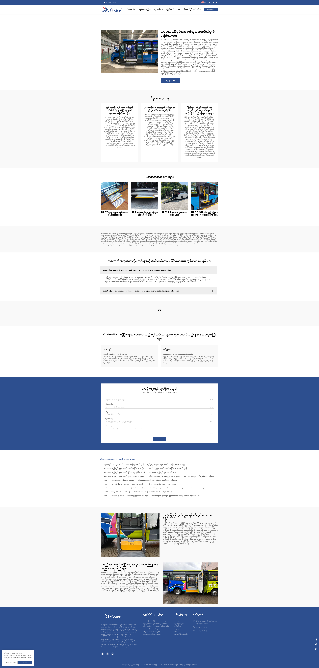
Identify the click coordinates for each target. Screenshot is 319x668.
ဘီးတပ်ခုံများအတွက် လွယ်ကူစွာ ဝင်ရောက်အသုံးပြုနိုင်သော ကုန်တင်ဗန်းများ (175, 496)
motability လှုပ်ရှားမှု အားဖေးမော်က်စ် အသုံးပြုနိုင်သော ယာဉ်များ (125, 488)
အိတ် (178, 9)
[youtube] (213, 2)
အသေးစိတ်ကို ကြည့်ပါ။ (114, 196)
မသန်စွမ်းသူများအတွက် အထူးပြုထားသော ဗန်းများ (164, 476)
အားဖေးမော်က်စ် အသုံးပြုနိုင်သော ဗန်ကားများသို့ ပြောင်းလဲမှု (153, 492)
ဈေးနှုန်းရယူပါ (211, 9)
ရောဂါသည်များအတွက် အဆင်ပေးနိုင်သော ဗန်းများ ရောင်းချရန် (124, 464)
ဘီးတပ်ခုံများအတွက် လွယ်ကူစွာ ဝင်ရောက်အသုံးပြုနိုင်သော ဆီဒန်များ (126, 496)
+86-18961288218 (201, 627)
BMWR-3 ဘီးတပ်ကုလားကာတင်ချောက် (174, 213)
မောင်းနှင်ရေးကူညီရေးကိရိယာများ (152, 634)
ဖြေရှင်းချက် (170, 9)
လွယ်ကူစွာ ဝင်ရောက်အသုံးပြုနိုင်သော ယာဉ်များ (199, 476)
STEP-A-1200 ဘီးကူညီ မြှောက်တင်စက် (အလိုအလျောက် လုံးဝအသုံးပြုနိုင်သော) (204, 213)
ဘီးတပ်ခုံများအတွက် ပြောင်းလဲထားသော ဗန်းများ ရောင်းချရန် (157, 480)
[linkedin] (216, 2)
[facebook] (209, 2)
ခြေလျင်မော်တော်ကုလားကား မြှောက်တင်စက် (155, 623)
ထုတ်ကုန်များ (158, 9)
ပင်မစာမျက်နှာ (130, 9)
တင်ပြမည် (159, 439)
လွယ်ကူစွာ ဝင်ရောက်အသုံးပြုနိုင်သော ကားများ (161, 484)
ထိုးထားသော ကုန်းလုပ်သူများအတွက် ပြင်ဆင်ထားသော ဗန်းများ (124, 476)
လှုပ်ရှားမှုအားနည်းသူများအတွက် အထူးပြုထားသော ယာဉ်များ (166, 464)
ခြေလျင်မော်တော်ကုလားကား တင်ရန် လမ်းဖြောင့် (156, 626)
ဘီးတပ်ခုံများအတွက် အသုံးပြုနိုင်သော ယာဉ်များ (119, 480)
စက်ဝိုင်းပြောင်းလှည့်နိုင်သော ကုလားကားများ (155, 621)
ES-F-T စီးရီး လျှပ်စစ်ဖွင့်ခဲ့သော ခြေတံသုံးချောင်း (114, 213)
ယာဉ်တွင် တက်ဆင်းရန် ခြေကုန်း (151, 631)
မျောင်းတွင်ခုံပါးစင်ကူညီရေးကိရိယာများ (153, 629)
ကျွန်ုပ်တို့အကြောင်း (145, 9)
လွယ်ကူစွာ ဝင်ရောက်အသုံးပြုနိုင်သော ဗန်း (117, 492)
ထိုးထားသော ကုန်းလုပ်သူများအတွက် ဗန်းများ (163, 472)
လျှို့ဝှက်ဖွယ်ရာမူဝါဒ (190, 665)
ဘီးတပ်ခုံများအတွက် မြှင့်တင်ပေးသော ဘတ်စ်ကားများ (166, 488)
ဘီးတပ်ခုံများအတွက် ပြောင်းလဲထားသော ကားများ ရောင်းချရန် (123, 484)
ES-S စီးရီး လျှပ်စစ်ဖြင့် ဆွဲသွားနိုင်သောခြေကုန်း (144, 213)
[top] (316, 654)
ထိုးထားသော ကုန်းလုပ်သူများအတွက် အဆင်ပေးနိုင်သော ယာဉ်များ (125, 468)
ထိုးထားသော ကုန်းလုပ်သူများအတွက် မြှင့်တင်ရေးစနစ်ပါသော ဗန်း (124, 472)
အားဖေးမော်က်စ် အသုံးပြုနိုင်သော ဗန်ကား (200, 488)
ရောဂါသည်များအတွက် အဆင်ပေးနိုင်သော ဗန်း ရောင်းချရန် (168, 468)
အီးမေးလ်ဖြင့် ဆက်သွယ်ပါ (192, 9)
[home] (112, 9)
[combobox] (108, 407)
